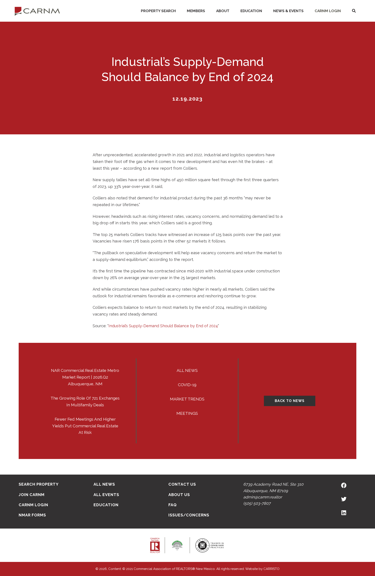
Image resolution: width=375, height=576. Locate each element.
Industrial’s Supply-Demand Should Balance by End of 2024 (163, 326)
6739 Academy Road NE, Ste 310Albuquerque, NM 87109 (273, 487)
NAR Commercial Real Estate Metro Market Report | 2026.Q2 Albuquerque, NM (85, 377)
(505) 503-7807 (257, 503)
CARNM (37, 11)
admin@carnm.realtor (262, 497)
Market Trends (187, 399)
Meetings (187, 413)
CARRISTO (271, 569)
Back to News (289, 401)
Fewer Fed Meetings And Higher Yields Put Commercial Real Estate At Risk (85, 426)
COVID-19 (187, 384)
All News (187, 370)
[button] (353, 10)
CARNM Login (328, 11)
